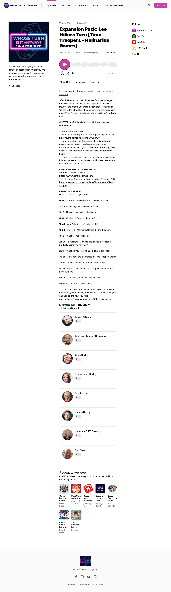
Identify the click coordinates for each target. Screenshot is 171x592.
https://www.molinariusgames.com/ (76, 175)
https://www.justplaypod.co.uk (79, 292)
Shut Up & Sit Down (76, 497)
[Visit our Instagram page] (82, 576)
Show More (14, 79)
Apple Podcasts (144, 30)
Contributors (81, 5)
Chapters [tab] (80, 82)
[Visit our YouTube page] (88, 576)
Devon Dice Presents (87, 498)
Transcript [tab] (94, 82)
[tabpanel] (88, 201)
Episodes (51, 5)
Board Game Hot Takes (112, 498)
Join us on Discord (70, 308)
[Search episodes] (149, 5)
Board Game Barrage (63, 524)
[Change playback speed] (73, 73)
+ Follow (161, 5)
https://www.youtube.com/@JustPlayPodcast (89, 299)
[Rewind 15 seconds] (62, 73)
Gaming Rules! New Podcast (99, 499)
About (96, 5)
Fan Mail (65, 5)
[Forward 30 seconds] (67, 73)
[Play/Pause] (64, 64)
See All (135, 54)
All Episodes (14, 85)
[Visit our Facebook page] (76, 576)
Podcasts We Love (113, 5)
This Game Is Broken (75, 524)
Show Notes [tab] (66, 82)
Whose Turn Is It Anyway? (23, 5)
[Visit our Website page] (95, 576)
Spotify (140, 36)
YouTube (141, 42)
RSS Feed (142, 48)
